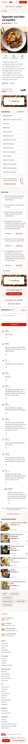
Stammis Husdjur (5, 676)
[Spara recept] (8, 523)
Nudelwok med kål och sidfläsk (18, 522)
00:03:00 (8, 246)
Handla (3, 641)
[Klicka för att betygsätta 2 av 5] (11, 304)
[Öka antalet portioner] (26, 112)
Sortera (23, 310)
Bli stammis (4, 671)
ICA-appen (3, 658)
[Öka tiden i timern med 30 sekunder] (12, 233)
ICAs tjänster (4, 656)
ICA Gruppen (4, 689)
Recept (5, 11)
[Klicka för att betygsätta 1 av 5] (9, 304)
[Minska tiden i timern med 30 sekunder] (3, 233)
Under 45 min (6, 58)
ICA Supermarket (5, 693)
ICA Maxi (3, 697)
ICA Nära (3, 691)
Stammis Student (5, 674)
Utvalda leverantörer (6, 700)
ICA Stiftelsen (4, 711)
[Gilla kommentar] (6, 337)
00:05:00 (8, 233)
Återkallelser (4, 721)
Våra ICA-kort (4, 680)
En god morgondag (5, 713)
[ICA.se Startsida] (11, 2)
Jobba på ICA (4, 704)
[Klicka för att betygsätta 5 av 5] (19, 304)
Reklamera (4, 719)
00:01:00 (8, 265)
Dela (13, 83)
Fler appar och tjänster (6, 665)
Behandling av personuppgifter (8, 726)
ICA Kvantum (4, 695)
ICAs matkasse (4, 645)
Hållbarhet (4, 708)
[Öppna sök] (16, 2)
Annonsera (4, 702)
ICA (2, 684)
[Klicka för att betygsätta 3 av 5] (14, 304)
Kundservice (4, 717)
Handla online (4, 643)
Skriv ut (6, 83)
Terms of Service (15, 509)
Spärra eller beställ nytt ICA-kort (9, 724)
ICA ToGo (3, 663)
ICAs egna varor (5, 687)
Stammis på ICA (5, 669)
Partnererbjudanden (6, 678)
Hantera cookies (5, 728)
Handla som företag (6, 652)
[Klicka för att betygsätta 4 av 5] (16, 304)
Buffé (4, 91)
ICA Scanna (4, 661)
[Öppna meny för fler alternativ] (8, 525)
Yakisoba (12, 570)
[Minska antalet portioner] (15, 112)
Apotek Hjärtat (4, 650)
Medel (22, 58)
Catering (3, 647)
